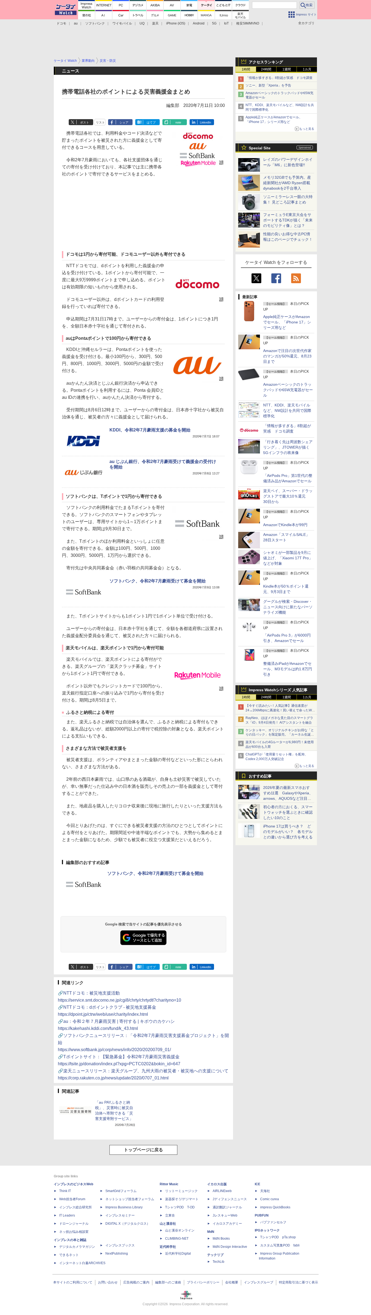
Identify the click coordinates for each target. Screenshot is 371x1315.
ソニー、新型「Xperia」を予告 (268, 85)
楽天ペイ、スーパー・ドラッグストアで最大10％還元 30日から (288, 496)
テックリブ (215, 1255)
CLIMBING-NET (176, 1238)
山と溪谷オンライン (179, 1230)
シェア (124, 122)
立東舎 (170, 1215)
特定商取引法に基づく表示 (298, 1282)
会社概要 (231, 1282)
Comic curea (269, 1199)
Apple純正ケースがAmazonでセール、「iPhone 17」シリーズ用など (287, 322)
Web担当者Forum (72, 1199)
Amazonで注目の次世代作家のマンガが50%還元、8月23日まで (287, 356)
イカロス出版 (217, 1184)
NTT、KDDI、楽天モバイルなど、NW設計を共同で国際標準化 (287, 410)
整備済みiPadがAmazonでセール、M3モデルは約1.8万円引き (287, 669)
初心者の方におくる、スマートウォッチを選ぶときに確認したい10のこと (288, 812)
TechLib (218, 1262)
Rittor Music (169, 1184)
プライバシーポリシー (203, 1282)
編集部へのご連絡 (168, 1282)
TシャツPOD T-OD (180, 1207)
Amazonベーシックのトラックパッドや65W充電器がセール (288, 389)
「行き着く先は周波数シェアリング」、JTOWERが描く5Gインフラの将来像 (288, 447)
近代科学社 (168, 1247)
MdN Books (221, 1238)
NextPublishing (116, 1253)
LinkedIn (205, 122)
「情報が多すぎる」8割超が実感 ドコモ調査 (279, 78)
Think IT (65, 1191)
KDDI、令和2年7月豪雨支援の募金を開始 (149, 430)
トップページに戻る (143, 1149)
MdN (210, 1232)
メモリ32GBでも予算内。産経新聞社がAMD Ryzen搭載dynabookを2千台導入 (287, 182)
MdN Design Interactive (230, 1247)
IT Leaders (67, 1215)
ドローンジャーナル (74, 1224)
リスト (100, 122)
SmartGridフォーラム (121, 1191)
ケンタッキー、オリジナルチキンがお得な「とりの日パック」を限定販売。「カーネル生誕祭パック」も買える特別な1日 (280, 734)
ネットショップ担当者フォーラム (129, 1199)
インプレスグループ (258, 1282)
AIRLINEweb (222, 1191)
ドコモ (61, 23)
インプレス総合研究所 (75, 1207)
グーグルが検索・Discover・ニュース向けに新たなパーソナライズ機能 (288, 607)
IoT (226, 23)
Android (199, 23)
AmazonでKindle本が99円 (285, 525)
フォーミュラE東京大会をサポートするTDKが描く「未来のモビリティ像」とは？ (288, 220)
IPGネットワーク (267, 1230)
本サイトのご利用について (72, 1282)
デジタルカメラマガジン (77, 1247)
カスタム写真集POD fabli (280, 1245)
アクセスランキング (266, 62)
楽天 (155, 23)
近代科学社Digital (178, 1253)
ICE (257, 1184)
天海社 (265, 1191)
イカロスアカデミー (227, 1224)
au (76, 23)
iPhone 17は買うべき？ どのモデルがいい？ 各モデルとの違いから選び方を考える (288, 831)
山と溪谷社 (168, 1224)
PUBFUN (262, 1215)
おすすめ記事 (260, 776)
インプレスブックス (120, 1245)
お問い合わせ (108, 1282)
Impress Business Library (124, 1207)
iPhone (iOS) (175, 23)
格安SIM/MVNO (247, 23)
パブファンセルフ (273, 1222)
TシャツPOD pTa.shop (278, 1237)
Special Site (260, 148)
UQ (142, 23)
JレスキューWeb (225, 1215)
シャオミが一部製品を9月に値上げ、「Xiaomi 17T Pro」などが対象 (288, 558)
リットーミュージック (181, 1191)
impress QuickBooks (275, 1207)
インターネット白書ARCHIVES (82, 1263)
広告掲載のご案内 (136, 1282)
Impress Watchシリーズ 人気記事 (278, 690)
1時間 (246, 69)
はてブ (151, 122)
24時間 (266, 69)
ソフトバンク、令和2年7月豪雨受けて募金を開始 (157, 581)
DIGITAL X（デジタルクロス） (127, 1224)
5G (214, 23)
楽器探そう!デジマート (182, 1199)
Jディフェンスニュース (230, 1199)
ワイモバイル (122, 23)
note (178, 122)
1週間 (286, 69)
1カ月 (307, 69)
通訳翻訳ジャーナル (227, 1207)
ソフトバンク (95, 23)
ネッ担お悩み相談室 (74, 1232)
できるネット (69, 1255)
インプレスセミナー (120, 1215)
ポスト (84, 122)
